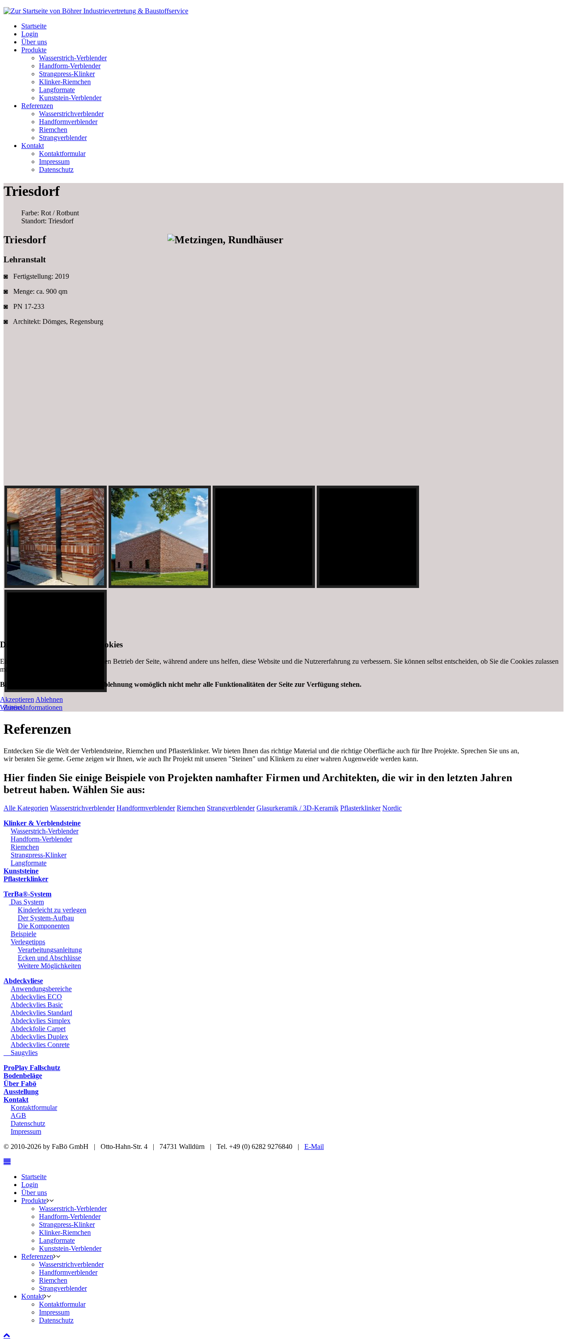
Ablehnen (49, 699)
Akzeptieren (17, 699)
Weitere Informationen (31, 707)
